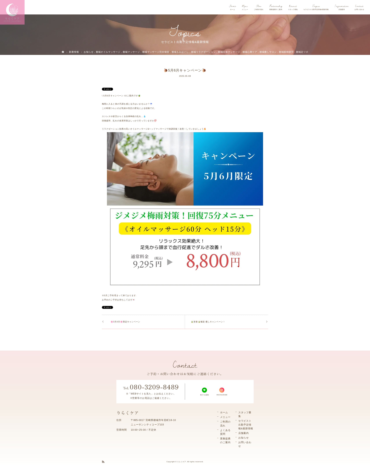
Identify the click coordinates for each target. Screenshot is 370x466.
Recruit (293, 6)
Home (232, 6)
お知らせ (243, 437)
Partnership (275, 6)
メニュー (225, 417)
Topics (316, 6)
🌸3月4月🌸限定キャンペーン (125, 322)
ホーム (224, 412)
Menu (245, 6)
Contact (359, 6)
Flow (258, 6)
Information (342, 6)
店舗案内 (243, 433)
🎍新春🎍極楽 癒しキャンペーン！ (208, 322)
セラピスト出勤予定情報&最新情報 (245, 424)
